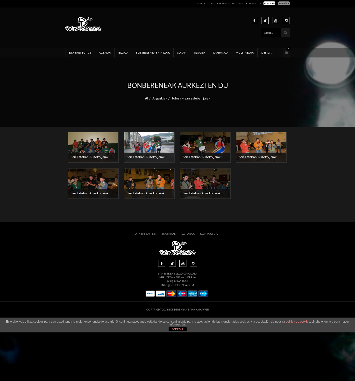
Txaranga (220, 52)
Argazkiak (159, 98)
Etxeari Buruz (80, 52)
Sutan (181, 52)
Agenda (105, 52)
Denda (266, 52)
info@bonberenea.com (177, 285)
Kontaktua (253, 3)
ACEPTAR (177, 329)
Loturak (237, 3)
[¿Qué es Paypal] (150, 293)
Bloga (123, 52)
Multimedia (245, 52)
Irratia (199, 52)
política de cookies (298, 321)
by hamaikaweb (198, 309)
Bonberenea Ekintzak (153, 52)
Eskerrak (223, 3)
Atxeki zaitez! (205, 3)
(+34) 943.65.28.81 (177, 281)
